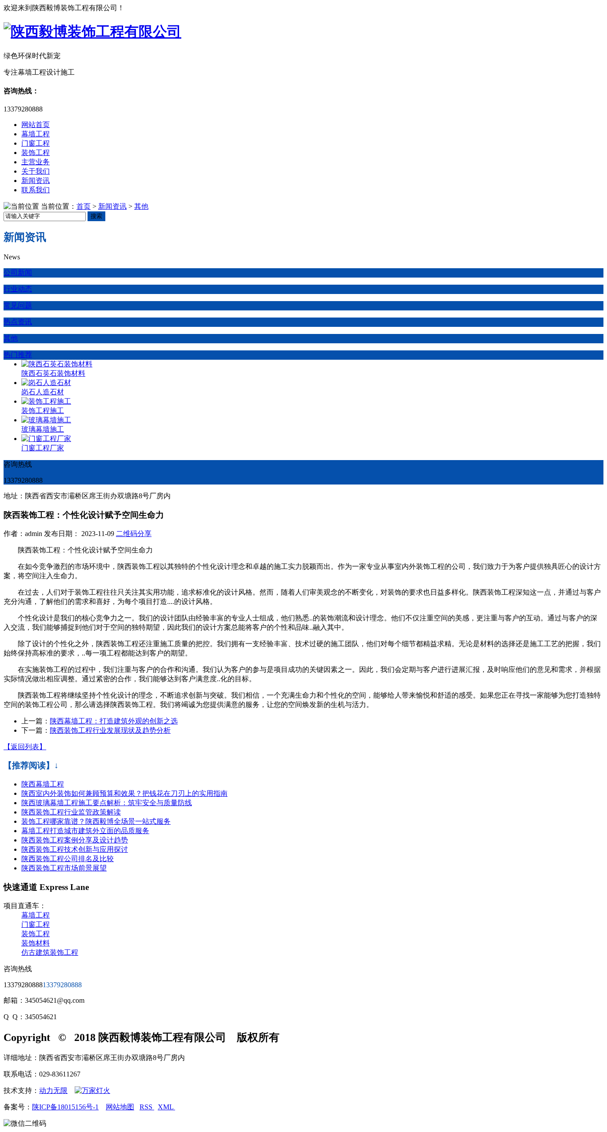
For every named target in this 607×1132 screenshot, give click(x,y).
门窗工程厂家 (42, 448)
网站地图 (120, 1107)
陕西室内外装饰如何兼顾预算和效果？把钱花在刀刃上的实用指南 (124, 793)
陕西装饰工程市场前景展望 (64, 868)
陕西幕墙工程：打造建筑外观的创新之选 (114, 721)
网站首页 (35, 124)
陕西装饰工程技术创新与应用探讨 (74, 849)
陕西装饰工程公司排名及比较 (67, 858)
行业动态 (18, 289)
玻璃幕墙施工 (42, 429)
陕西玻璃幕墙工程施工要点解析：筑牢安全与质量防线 (106, 802)
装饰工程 (35, 152)
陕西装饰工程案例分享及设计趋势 (74, 840)
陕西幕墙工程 (42, 784)
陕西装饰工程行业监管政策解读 (71, 812)
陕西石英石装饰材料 (53, 373)
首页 (83, 206)
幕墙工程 (35, 134)
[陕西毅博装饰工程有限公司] (92, 32)
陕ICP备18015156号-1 (65, 1107)
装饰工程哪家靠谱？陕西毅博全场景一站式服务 (96, 821)
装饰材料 (35, 943)
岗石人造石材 (42, 392)
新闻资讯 (35, 180)
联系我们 (35, 190)
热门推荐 (18, 354)
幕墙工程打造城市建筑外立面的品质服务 (85, 830)
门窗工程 (35, 143)
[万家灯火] (92, 1090)
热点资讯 (18, 322)
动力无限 (53, 1090)
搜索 (96, 216)
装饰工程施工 (42, 410)
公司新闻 (18, 272)
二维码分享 (134, 533)
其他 (141, 206)
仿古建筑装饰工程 (49, 952)
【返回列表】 (25, 747)
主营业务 (35, 162)
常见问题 (18, 305)
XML (166, 1107)
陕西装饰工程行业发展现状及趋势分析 (110, 730)
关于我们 (35, 171)
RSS (147, 1107)
